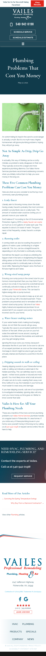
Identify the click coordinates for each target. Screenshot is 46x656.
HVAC (15, 624)
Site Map (33, 649)
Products (16, 631)
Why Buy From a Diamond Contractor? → (27, 503)
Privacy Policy (34, 646)
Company (17, 639)
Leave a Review (23, 612)
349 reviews (26, 608)
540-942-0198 (25, 24)
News (30, 639)
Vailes (37, 304)
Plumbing (15, 515)
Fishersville (17, 290)
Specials (31, 631)
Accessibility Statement (19, 649)
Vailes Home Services (21, 416)
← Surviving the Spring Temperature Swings (19, 499)
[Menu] (23, 44)
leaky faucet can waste (33, 222)
